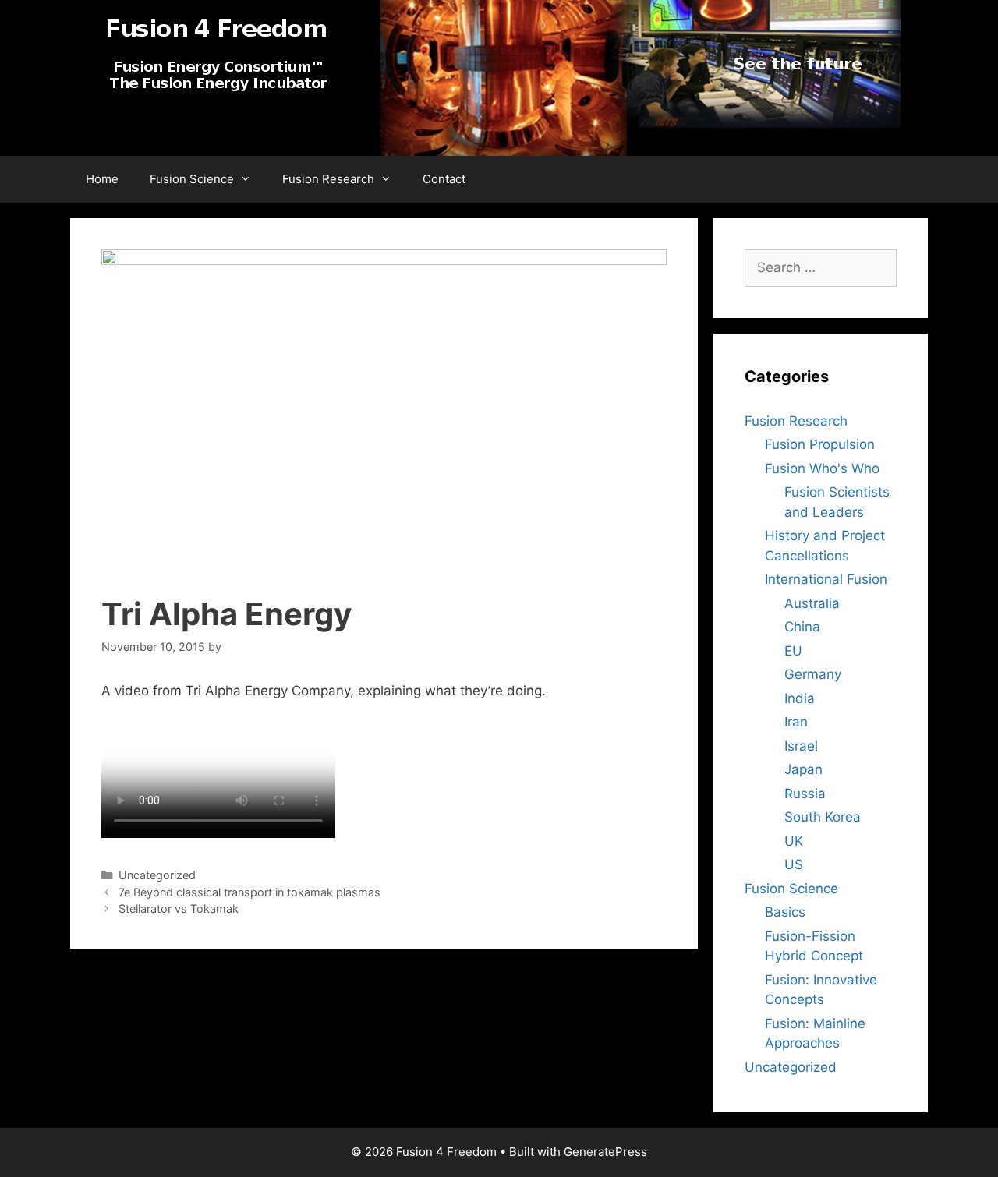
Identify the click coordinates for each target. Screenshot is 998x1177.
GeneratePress (605, 1151)
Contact (444, 178)
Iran (796, 722)
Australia (812, 603)
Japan (803, 769)
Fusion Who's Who (822, 468)
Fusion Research (328, 178)
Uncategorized (791, 1067)
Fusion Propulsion (820, 444)
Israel (801, 746)
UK (793, 841)
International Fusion (826, 579)
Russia (805, 793)
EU (793, 651)
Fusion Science (192, 178)
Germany (812, 674)
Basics (785, 912)
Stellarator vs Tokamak (179, 908)
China (802, 626)
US (793, 864)
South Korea (822, 817)
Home (102, 178)
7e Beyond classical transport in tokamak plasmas (249, 892)
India (799, 698)
